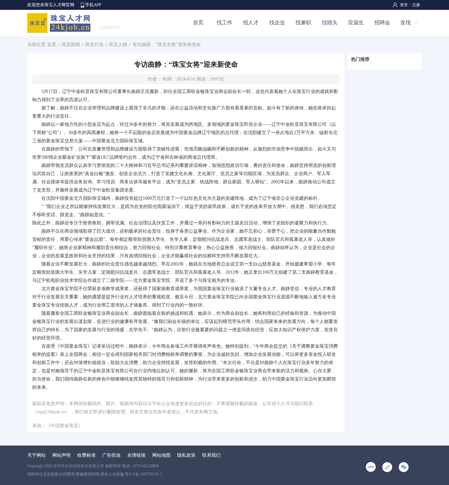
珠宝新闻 (70, 44)
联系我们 (211, 455)
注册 (416, 5)
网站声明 (61, 455)
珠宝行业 (94, 44)
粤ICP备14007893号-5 (143, 474)
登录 (404, 5)
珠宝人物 (118, 44)
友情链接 (136, 455)
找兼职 (303, 22)
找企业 (277, 22)
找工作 (224, 22)
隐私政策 (186, 455)
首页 (198, 22)
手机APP (93, 4)
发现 (405, 22)
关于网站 (36, 455)
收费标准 (86, 455)
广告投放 (111, 455)
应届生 (356, 22)
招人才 (251, 22)
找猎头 (330, 22)
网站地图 (161, 455)
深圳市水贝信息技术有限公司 (78, 466)
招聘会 (382, 22)
